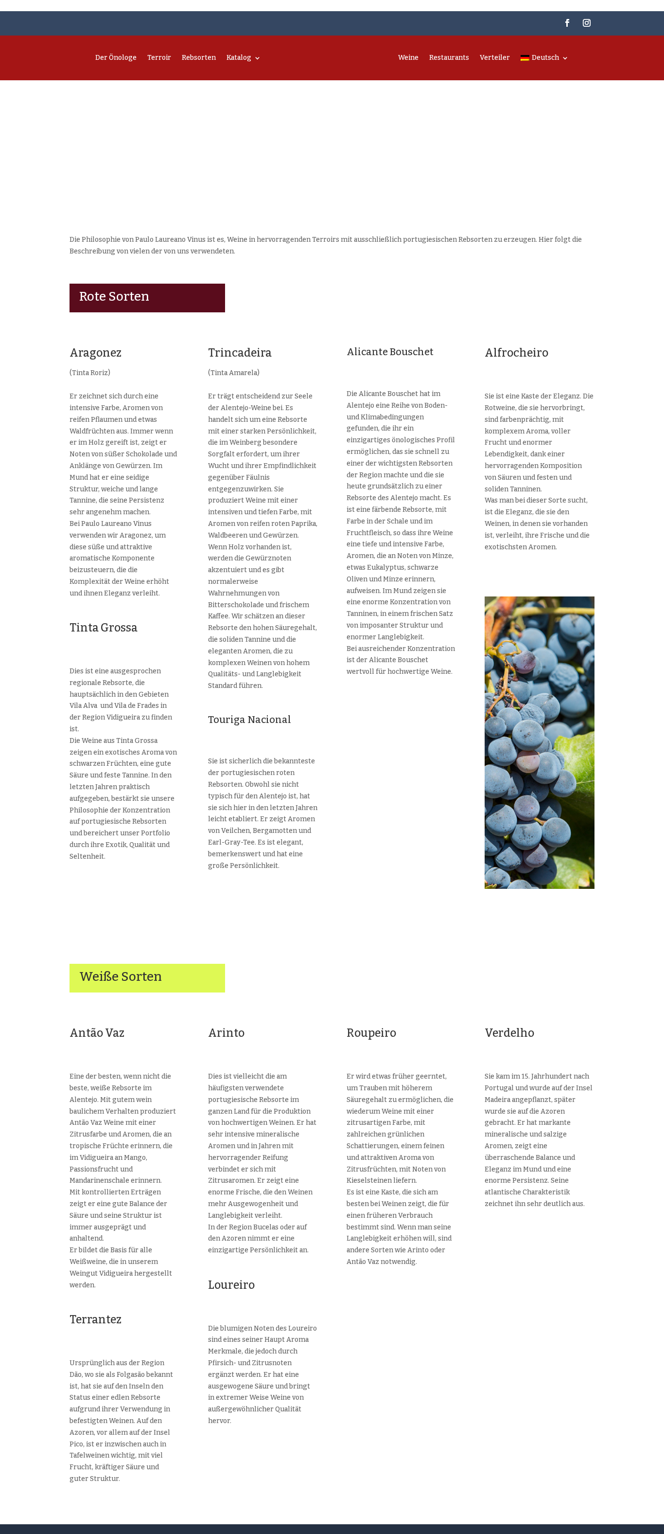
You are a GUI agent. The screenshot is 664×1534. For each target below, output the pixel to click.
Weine (408, 58)
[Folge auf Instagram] (586, 23)
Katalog (239, 58)
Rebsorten (199, 58)
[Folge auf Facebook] (567, 23)
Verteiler (495, 58)
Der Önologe (116, 58)
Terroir (159, 58)
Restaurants (449, 58)
